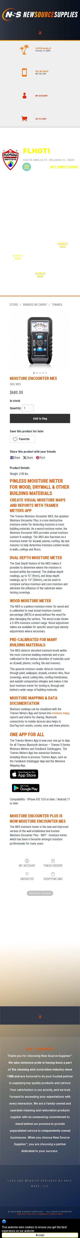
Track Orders (53, 865)
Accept (40, 1235)
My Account (27, 865)
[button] (22, 439)
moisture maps (60, 713)
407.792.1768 (40, 74)
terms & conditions (50, 1214)
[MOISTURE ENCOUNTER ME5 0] (40, 340)
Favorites (27, 879)
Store (14, 304)
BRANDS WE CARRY (35, 304)
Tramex (57, 304)
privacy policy (26, 1214)
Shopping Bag (53, 879)
